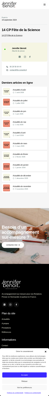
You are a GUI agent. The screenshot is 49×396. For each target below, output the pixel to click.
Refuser (24, 381)
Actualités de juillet (20, 101)
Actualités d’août (19, 90)
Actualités (6, 319)
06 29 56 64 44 (15, 67)
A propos (5, 323)
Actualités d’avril (19, 133)
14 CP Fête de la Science (12, 35)
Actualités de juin (19, 111)
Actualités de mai (19, 122)
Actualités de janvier (20, 165)
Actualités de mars (20, 143)
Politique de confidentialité (15, 393)
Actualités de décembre (22, 176)
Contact (5, 345)
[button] (45, 351)
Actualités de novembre (22, 186)
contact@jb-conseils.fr (18, 70)
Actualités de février (20, 154)
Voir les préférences (24, 387)
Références (6, 332)
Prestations (6, 328)
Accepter (24, 375)
